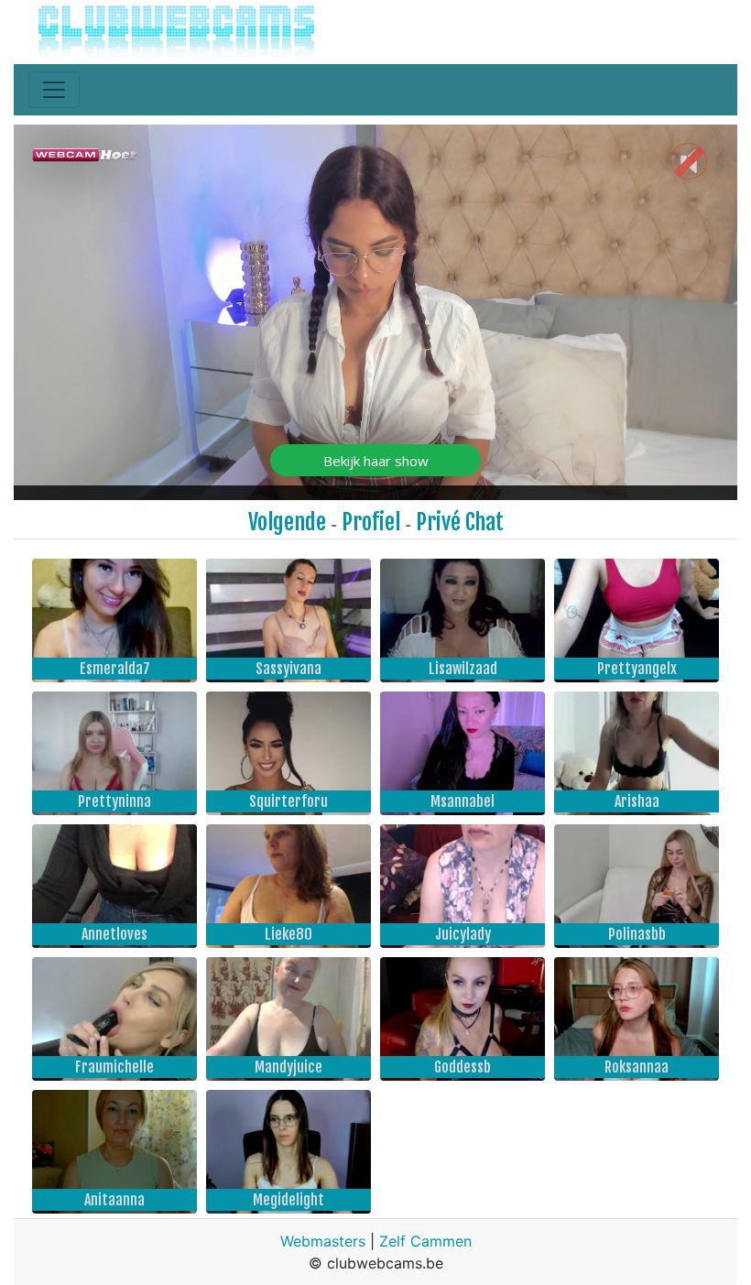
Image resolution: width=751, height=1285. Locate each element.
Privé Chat (460, 522)
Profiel (371, 522)
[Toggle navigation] (54, 89)
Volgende (287, 522)
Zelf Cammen (425, 1241)
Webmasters (322, 1241)
